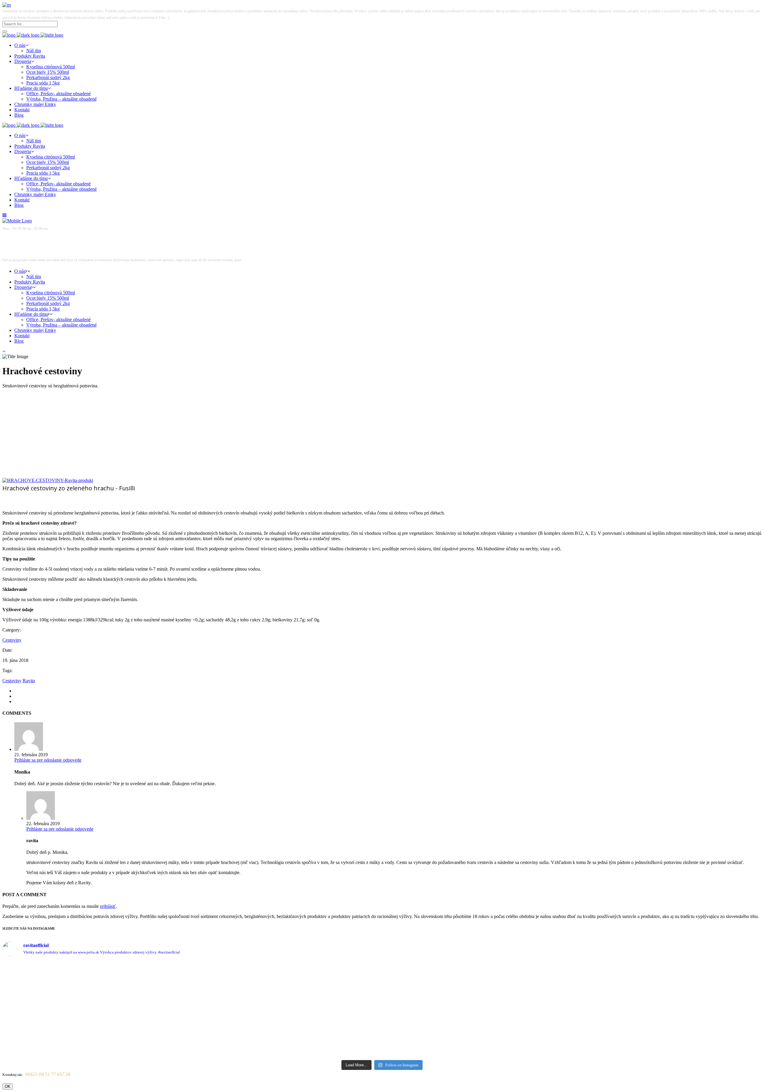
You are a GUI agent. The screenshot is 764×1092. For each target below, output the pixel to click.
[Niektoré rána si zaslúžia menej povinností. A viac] (239, 979)
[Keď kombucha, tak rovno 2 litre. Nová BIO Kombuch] (49, 976)
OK (7, 1086)
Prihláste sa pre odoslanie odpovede (47, 760)
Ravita (29, 680)
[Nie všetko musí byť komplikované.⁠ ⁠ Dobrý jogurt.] (430, 985)
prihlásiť (108, 906)
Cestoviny (11, 640)
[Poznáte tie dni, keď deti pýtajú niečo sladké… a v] (715, 998)
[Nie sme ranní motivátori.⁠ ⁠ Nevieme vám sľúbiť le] (525, 982)
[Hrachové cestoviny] (47, 480)
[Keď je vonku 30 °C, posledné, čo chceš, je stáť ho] (145, 1001)
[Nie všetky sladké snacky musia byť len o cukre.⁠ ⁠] (620, 988)
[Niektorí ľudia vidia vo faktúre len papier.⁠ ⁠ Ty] (335, 1009)
